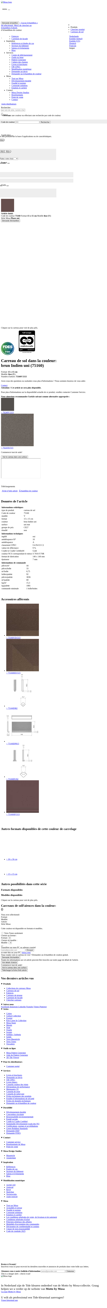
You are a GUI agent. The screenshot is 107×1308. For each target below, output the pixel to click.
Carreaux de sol (77, 32)
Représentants (17, 95)
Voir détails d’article (9, 963)
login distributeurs (8, 104)
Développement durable (21, 81)
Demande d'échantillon (10, 221)
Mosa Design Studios (20, 92)
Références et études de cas (22, 43)
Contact (14, 99)
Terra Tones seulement (13, 933)
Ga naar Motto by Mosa (11, 1292)
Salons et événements (20, 48)
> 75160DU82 (12, 779)
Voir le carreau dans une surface (14, 457)
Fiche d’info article (10, 491)
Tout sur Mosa (17, 78)
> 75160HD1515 (13, 673)
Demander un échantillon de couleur (26, 74)
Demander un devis (19, 71)
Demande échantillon (10, 23)
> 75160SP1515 (13, 814)
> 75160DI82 (11, 708)
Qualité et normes (18, 83)
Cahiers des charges (19, 62)
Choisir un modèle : (9, 940)
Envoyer (30, 950)
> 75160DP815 (12, 744)
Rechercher (45, 122)
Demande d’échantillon (10, 957)
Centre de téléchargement (21, 55)
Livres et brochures (19, 64)
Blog (13, 50)
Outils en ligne (17, 57)
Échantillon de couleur (28, 491)
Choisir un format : (9, 935)
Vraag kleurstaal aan (9, 1300)
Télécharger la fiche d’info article (14, 970)
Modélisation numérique (21, 69)
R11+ (8, 151)
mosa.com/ (26, 952)
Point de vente (17, 97)
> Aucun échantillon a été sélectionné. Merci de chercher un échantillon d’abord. (19, 25)
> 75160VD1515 (13, 638)
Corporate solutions (19, 85)
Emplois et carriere (19, 88)
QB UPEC (15, 67)
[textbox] (13, 110)
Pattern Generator (18, 60)
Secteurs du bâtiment (20, 46)
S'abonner (70, 1271)
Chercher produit (78, 29)
